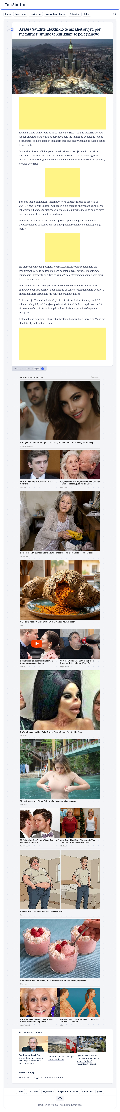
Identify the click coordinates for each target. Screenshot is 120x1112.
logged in (38, 1077)
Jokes (86, 14)
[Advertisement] (62, 113)
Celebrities (75, 14)
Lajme (36, 369)
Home (8, 14)
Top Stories (15, 5)
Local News (20, 14)
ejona (30, 369)
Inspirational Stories (55, 14)
